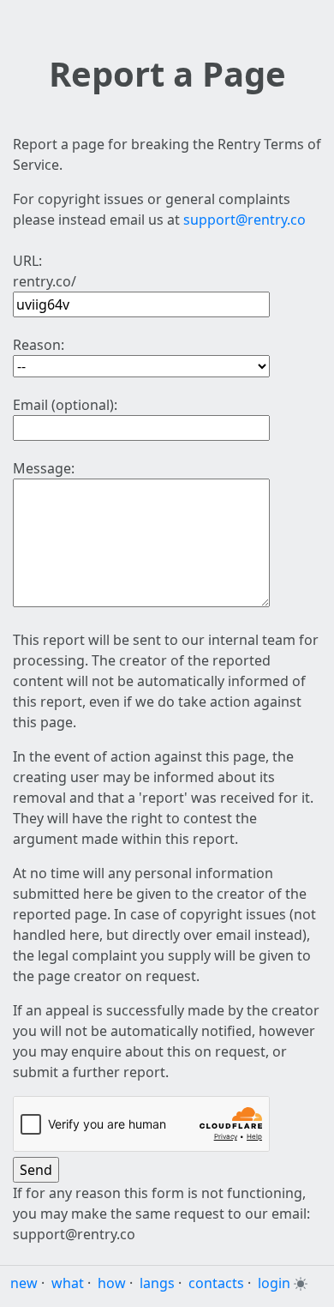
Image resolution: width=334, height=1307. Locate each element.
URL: (27, 260)
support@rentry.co (244, 219)
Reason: (38, 344)
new (24, 1283)
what (67, 1283)
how (112, 1283)
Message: (44, 468)
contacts (216, 1283)
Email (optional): (65, 404)
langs (157, 1283)
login (274, 1283)
